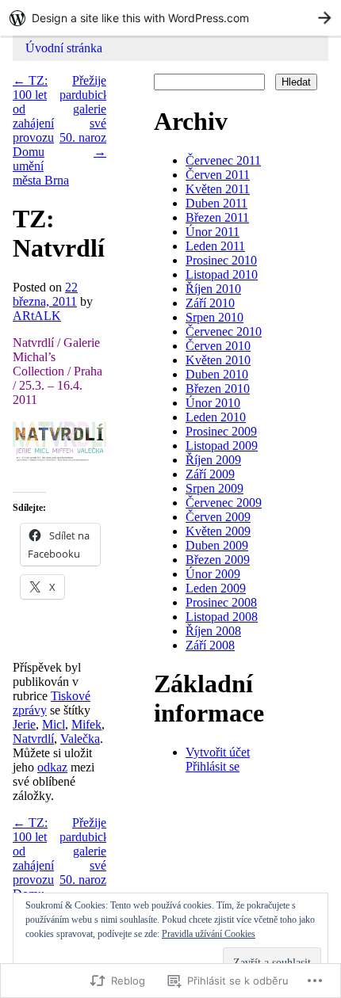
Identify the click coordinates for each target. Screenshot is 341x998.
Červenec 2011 (223, 160)
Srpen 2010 (214, 317)
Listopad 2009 (222, 445)
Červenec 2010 (224, 331)
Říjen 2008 (213, 631)
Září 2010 (210, 303)
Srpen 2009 (214, 488)
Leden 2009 (216, 588)
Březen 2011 (217, 217)
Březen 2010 (218, 388)
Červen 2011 (218, 174)
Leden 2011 (215, 246)
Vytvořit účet (218, 752)
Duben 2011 (216, 203)
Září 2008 (210, 645)
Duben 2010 (217, 374)
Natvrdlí (33, 738)
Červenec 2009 (224, 502)
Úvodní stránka (63, 48)
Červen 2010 (218, 345)
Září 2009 (210, 474)
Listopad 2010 (222, 274)
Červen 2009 (218, 517)
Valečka (80, 738)
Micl (53, 724)
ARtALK (37, 315)
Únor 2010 (213, 402)
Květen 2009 (218, 531)
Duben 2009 (217, 545)
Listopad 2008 (222, 616)
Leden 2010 (216, 417)
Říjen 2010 (213, 288)
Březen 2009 (218, 559)
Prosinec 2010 (221, 260)
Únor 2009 (213, 574)
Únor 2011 (212, 231)
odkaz (52, 767)
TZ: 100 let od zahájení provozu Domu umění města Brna (41, 130)
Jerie (24, 724)
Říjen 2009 (213, 460)
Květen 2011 (218, 189)
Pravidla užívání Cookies (208, 933)
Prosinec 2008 (221, 602)
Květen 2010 (218, 360)
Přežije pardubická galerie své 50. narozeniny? (99, 116)
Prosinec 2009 (221, 431)
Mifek (86, 724)
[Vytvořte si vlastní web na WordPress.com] (170, 18)
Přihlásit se (212, 766)
